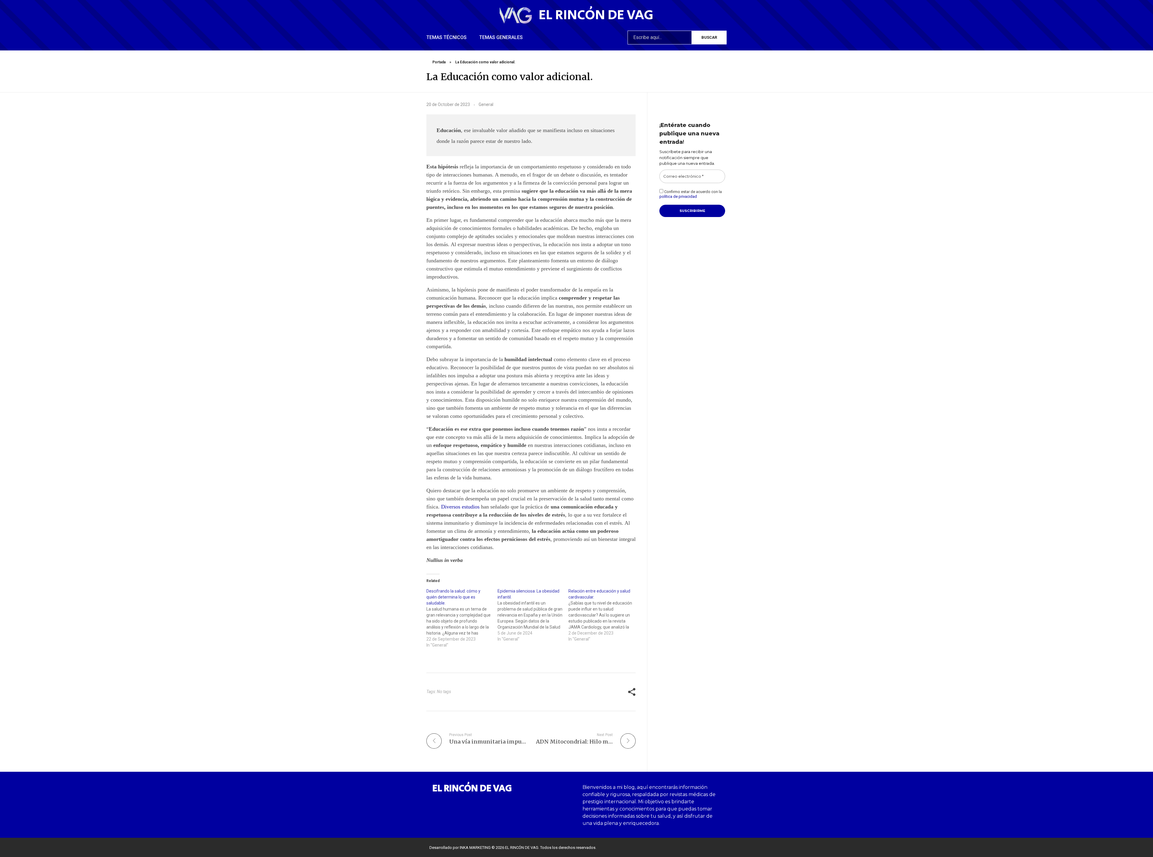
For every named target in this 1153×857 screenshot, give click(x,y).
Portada (439, 62)
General (486, 104)
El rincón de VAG (596, 15)
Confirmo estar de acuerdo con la (690, 194)
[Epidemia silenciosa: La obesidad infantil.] (533, 615)
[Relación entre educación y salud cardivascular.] (604, 615)
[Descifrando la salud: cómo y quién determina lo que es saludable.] (462, 618)
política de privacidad (678, 196)
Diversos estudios (460, 507)
